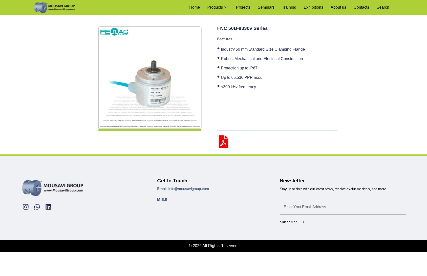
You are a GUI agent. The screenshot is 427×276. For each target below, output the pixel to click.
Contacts (361, 7)
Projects (243, 7)
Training (289, 7)
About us (338, 7)
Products (215, 7)
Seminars (266, 7)
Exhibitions (313, 7)
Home (194, 7)
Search (383, 7)
